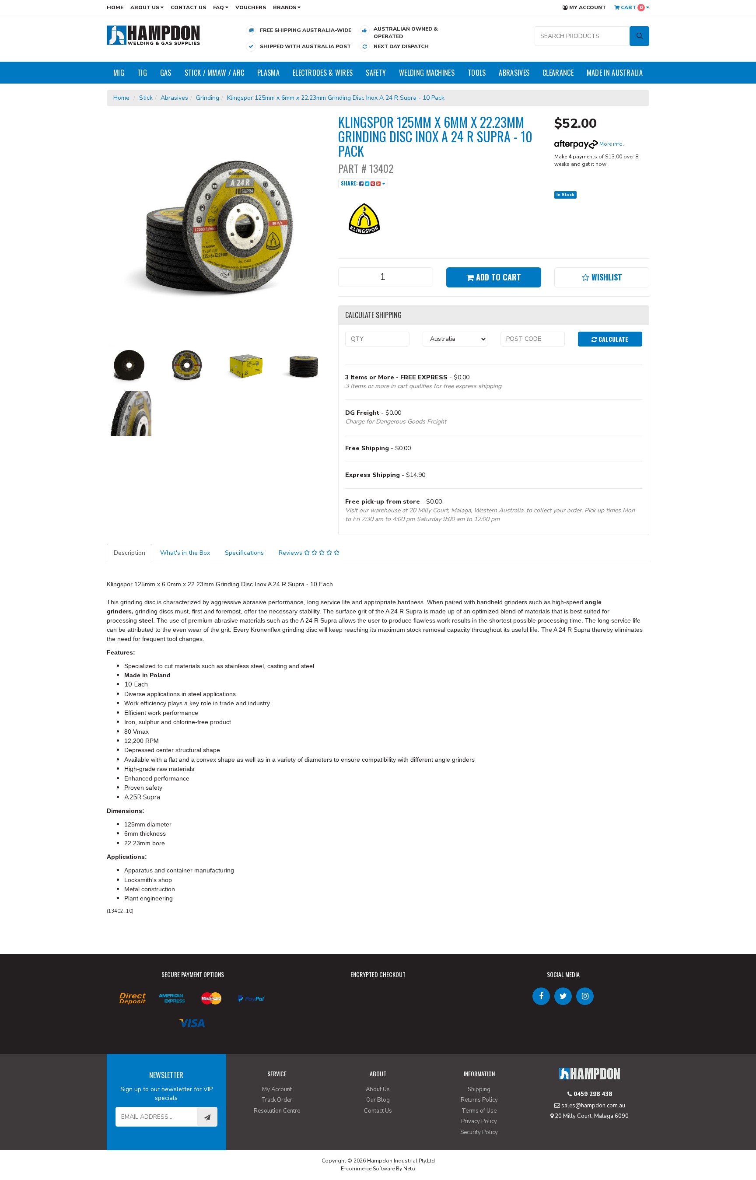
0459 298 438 (592, 1094)
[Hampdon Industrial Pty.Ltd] (153, 35)
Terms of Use (479, 1111)
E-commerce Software (368, 1168)
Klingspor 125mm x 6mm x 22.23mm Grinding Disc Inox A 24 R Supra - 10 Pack (335, 98)
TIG (142, 72)
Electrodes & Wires (323, 72)
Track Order (276, 1100)
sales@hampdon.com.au (592, 1106)
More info (610, 143)
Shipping (479, 1089)
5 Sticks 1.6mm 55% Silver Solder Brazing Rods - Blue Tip (67, 1144)
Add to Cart (497, 277)
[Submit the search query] (639, 36)
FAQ (219, 7)
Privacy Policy (479, 1121)
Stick (146, 98)
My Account (587, 7)
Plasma (268, 72)
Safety (376, 72)
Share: (350, 183)
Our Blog (378, 1100)
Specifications (244, 553)
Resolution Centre (277, 1111)
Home (115, 7)
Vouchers (250, 7)
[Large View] (129, 364)
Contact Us (188, 7)
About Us (145, 7)
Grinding (207, 98)
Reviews (291, 553)
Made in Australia (615, 72)
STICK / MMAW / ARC (214, 72)
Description (129, 553)
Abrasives (514, 72)
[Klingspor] (364, 218)
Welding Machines (427, 72)
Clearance (558, 72)
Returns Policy (479, 1100)
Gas (166, 72)
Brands (285, 7)
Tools (477, 72)
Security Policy (479, 1132)
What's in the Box (185, 553)
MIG (118, 72)
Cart (631, 7)
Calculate (612, 338)
